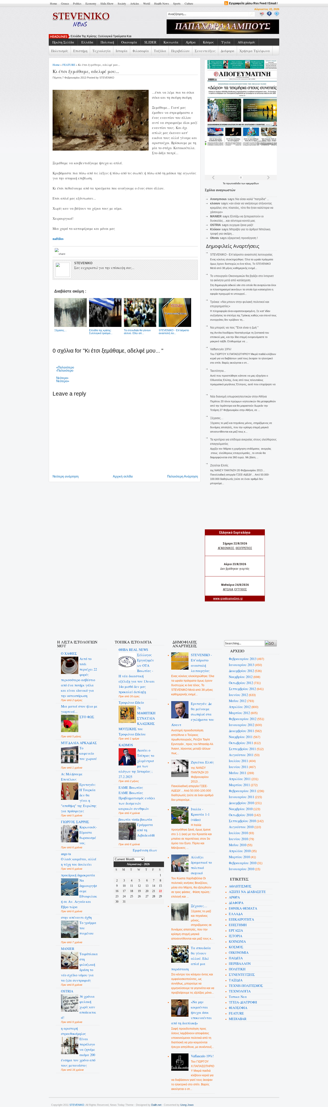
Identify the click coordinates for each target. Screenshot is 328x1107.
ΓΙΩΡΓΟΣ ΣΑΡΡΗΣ (75, 822)
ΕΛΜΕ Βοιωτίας (131, 787)
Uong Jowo (187, 1104)
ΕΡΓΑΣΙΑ (236, 930)
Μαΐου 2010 (237, 845)
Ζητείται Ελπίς (219, 465)
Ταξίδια (160, 51)
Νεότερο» (62, 381)
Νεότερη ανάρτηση (66, 476)
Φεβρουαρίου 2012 (242, 718)
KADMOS (126, 745)
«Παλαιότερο (65, 367)
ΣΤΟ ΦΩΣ (86, 717)
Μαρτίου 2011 (239, 785)
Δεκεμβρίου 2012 (241, 670)
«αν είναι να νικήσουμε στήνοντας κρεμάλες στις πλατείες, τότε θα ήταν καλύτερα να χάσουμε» (241, 208)
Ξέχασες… (217, 418)
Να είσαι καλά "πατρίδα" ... (252, 199)
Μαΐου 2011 (237, 773)
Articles (134, 3)
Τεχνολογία (101, 51)
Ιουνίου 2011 (238, 767)
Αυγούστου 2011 (241, 754)
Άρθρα (191, 42)
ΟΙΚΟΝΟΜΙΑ (239, 952)
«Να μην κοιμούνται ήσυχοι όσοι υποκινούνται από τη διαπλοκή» (191, 1012)
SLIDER (150, 42)
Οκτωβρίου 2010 (241, 815)
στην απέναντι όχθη (76, 917)
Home (53, 3)
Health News (161, 3)
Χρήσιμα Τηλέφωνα (254, 51)
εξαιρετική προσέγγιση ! (243, 238)
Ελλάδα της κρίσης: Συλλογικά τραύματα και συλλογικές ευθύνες (115, 36)
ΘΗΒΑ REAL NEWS (133, 649)
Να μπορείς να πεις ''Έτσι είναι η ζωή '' (234, 327)
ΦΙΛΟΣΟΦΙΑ (238, 1007)
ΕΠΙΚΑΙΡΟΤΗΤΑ (241, 919)
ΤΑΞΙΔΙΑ (236, 980)
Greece (65, 3)
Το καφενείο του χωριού (88, 753)
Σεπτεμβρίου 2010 (242, 821)
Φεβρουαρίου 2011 (242, 791)
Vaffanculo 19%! (220, 349)
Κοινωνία (171, 42)
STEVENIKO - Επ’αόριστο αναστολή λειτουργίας (241, 254)
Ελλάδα (87, 42)
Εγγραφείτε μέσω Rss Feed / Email (252, 3)
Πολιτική (107, 42)
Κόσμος (208, 42)
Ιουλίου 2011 (238, 760)
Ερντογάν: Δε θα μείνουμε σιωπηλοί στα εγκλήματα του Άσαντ (192, 714)
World (146, 3)
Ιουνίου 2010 (238, 839)
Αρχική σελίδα (123, 476)
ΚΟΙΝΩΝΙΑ (237, 941)
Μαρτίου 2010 (239, 857)
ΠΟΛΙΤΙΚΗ (237, 969)
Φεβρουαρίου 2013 (242, 658)
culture (189, 3)
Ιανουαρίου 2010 (241, 869)
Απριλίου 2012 (240, 706)
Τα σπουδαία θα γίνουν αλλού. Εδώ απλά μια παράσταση (191, 958)
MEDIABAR (237, 1018)
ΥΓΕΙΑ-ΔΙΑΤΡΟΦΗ (243, 1002)
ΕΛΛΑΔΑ (236, 913)
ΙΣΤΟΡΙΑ (235, 936)
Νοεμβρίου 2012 (241, 676)
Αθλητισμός (246, 42)
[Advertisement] (138, 620)
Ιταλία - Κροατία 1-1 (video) (200, 814)
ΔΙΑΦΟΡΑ (236, 902)
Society (122, 3)
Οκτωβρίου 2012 (241, 682)
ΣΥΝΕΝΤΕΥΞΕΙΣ (242, 974)
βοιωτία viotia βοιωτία (135, 819)
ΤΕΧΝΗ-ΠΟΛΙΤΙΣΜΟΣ (246, 985)
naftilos (58, 238)
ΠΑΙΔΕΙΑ (236, 958)
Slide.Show (107, 3)
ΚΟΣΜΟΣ (236, 947)
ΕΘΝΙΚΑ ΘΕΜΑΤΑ (243, 908)
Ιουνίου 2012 (238, 694)
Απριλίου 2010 (240, 851)
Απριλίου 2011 (240, 779)
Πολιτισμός (59, 51)
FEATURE (68, 65)
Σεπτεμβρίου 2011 (242, 748)
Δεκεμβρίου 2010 (241, 803)
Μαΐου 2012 (237, 700)
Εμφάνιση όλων (145, 850)
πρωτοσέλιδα (233, 183)
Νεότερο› (62, 377)
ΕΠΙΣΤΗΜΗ (238, 925)
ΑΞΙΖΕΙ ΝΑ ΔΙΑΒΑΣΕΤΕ (247, 891)
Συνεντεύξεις (205, 51)
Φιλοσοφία (141, 51)
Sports (177, 3)
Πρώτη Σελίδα (63, 42)
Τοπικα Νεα (238, 996)
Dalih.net (156, 1104)
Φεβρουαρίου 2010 (242, 863)
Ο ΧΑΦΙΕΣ (69, 653)
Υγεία (226, 42)
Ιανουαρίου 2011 (241, 797)
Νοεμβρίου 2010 (241, 809)
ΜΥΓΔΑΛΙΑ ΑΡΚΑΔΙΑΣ (79, 742)
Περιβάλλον (180, 51)
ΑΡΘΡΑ (234, 897)
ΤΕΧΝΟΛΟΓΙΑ (240, 991)
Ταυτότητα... (218, 371)
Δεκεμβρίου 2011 (241, 730)
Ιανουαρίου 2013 (241, 664)
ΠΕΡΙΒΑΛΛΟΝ (240, 963)
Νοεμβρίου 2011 (241, 736)
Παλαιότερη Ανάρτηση (182, 476)
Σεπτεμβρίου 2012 (242, 688)
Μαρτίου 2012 (239, 712)
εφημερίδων (252, 183)
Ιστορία (122, 51)
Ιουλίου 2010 (238, 833)
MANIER (67, 948)
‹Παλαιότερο (64, 370)
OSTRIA (67, 991)
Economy (90, 3)
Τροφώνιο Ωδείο (131, 702)
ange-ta (66, 853)
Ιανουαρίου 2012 (241, 724)
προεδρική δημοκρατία (78, 875)
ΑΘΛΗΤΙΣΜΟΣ (240, 886)
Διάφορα (227, 51)
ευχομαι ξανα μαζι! (241, 225)
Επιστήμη (80, 51)
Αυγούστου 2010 (241, 827)
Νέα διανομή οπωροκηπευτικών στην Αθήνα (238, 396)
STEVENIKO (76, 1104)
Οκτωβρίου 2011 (241, 742)
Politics (77, 3)
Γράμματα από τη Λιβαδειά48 (146, 830)
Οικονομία (129, 42)
